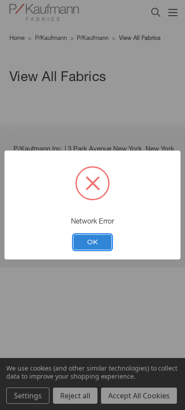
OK (92, 242)
